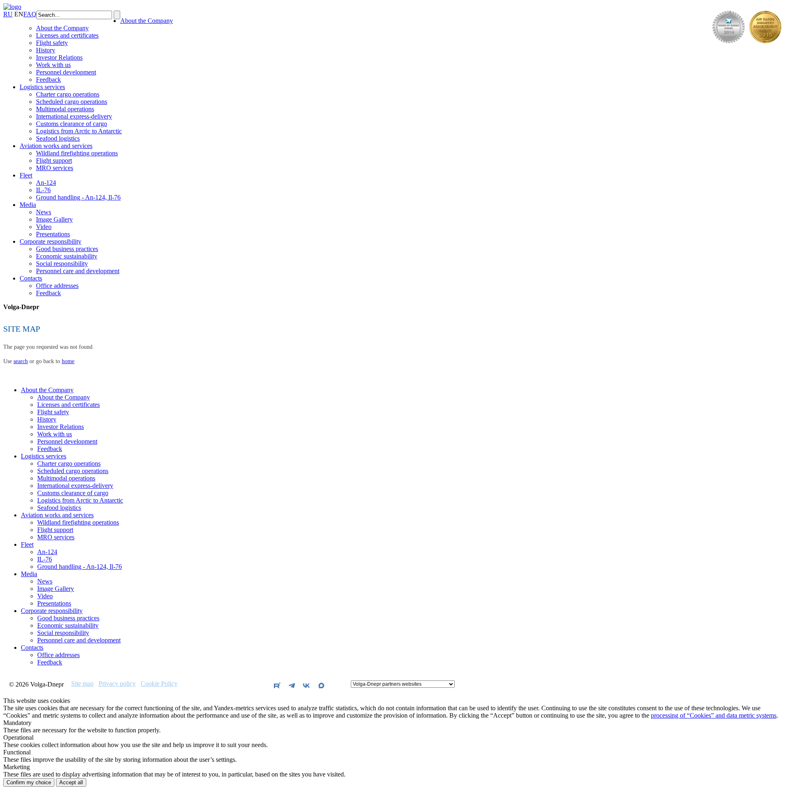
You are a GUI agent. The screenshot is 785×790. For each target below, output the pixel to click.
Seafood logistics (58, 138)
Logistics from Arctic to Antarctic (79, 131)
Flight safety (52, 42)
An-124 (46, 182)
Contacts (31, 278)
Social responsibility (62, 263)
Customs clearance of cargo (71, 123)
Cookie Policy (159, 683)
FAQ (29, 14)
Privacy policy (117, 683)
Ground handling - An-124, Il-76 (78, 197)
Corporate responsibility (50, 241)
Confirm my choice (29, 782)
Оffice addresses (57, 285)
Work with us (53, 64)
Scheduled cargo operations (71, 101)
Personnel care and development (77, 270)
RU (8, 14)
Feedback (48, 79)
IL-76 (43, 189)
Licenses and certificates (67, 35)
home (68, 361)
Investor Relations (59, 57)
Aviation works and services (56, 145)
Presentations (53, 234)
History (45, 50)
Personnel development (66, 72)
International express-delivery (74, 116)
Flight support (54, 160)
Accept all (71, 782)
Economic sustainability (66, 256)
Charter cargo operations (67, 94)
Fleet (26, 175)
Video (44, 226)
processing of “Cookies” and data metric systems (713, 715)
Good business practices (67, 248)
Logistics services (42, 86)
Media (28, 204)
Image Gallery (54, 219)
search (20, 361)
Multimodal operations (65, 108)
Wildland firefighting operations (77, 153)
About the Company (146, 20)
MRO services (54, 167)
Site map (82, 683)
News (43, 212)
